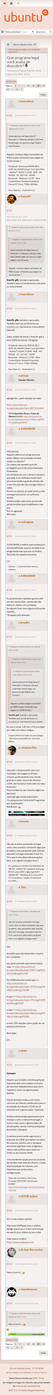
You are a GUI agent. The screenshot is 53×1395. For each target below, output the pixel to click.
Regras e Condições (22, 1372)
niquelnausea (29, 1289)
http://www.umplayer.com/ (20, 1242)
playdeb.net (13, 326)
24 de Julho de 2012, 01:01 (17, 217)
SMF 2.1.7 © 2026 (18, 1390)
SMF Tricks (38, 1378)
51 (8, 89)
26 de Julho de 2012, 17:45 (25, 443)
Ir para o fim (11, 81)
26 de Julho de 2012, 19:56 (25, 536)
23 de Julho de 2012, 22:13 (25, 115)
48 (33, 86)
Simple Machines (36, 1390)
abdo (24, 1050)
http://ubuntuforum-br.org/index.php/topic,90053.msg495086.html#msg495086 (26, 1013)
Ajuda (9, 1372)
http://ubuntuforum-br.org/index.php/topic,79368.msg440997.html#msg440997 (26, 419)
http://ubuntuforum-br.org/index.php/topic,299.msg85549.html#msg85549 (26, 999)
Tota (23, 887)
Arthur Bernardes (32, 1249)
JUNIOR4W (28, 428)
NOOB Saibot (29, 1196)
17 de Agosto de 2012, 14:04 (26, 836)
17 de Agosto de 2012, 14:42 (26, 901)
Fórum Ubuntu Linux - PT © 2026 (26, 1368)
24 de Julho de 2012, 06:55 (25, 308)
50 (43, 86)
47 (28, 86)
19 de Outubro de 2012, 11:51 (26, 1264)
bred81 (25, 622)
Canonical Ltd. (33, 1385)
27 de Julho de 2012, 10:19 (25, 590)
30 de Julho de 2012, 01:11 (25, 637)
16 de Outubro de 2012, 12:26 (26, 1211)
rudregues (27, 522)
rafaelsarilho (29, 747)
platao (25, 375)
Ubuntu (20, 1385)
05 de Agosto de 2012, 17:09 (26, 762)
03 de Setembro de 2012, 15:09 (27, 1065)
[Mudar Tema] (18, 3)
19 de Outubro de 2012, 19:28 (26, 1303)
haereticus (27, 101)
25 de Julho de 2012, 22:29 (25, 390)
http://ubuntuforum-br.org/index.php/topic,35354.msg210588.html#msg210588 (26, 986)
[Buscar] (33, 32)
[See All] (8, 44)
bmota (25, 821)
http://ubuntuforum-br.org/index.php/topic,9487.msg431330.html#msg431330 (26, 970)
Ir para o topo (11, 1340)
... (23, 86)
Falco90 (26, 196)
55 (17, 89)
